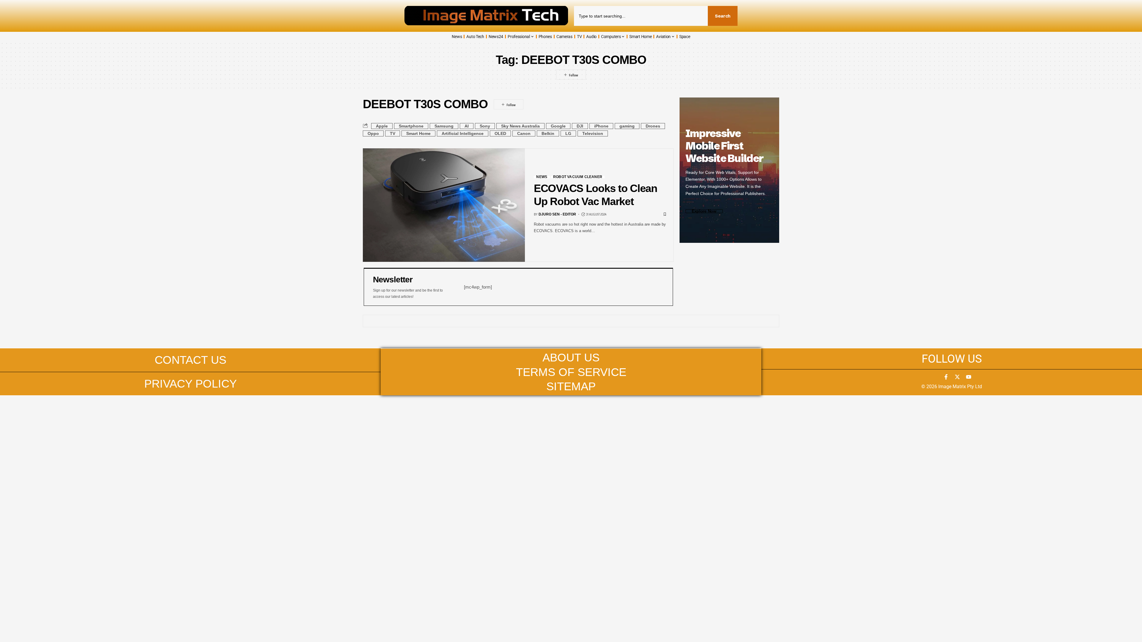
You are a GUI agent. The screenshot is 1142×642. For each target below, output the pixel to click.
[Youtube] (968, 377)
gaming (627, 126)
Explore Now (704, 211)
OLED (500, 133)
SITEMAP (571, 386)
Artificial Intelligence (463, 133)
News (541, 177)
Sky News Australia (520, 126)
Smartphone (411, 126)
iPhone (601, 126)
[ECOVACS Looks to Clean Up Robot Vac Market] (444, 205)
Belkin (548, 133)
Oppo (373, 133)
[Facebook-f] (946, 377)
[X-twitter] (957, 377)
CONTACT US (190, 359)
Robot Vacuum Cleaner (577, 177)
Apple (382, 126)
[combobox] (641, 16)
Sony (485, 126)
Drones (653, 126)
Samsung (444, 126)
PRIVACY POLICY (190, 383)
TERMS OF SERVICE (571, 372)
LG (568, 133)
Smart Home (418, 133)
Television (592, 133)
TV (392, 133)
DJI (580, 126)
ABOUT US (571, 357)
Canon (524, 133)
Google (558, 126)
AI (467, 126)
